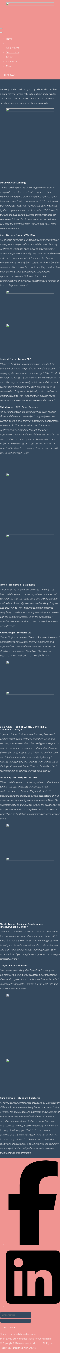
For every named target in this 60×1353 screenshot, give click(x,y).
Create (32, 1347)
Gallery (9, 56)
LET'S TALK (9, 1327)
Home (9, 38)
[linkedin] (33, 1306)
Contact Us (12, 61)
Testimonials (12, 52)
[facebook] (33, 1244)
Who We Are (12, 47)
